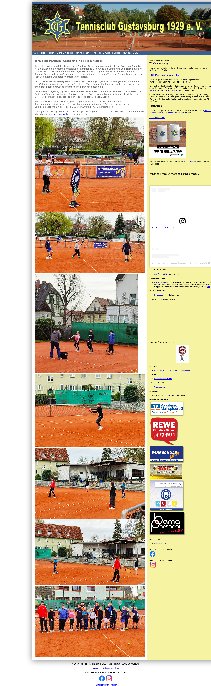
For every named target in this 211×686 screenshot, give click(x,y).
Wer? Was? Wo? (160, 543)
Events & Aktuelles (65, 53)
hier (187, 82)
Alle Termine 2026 (161, 274)
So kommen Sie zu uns (163, 379)
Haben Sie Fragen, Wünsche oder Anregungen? (173, 370)
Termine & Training (83, 53)
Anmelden (112, 685)
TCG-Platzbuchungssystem (164, 75)
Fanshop (116, 53)
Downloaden (159, 295)
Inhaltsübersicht (101, 685)
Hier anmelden (160, 282)
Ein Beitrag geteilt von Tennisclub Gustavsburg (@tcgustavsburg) (177, 263)
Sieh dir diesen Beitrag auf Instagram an (168, 228)
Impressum (94, 668)
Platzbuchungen (47, 53)
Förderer (167, 395)
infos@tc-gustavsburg (59, 114)
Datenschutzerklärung (112, 668)
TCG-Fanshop (157, 117)
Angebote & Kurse (102, 53)
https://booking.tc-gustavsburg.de (165, 90)
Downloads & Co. (130, 53)
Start (35, 53)
